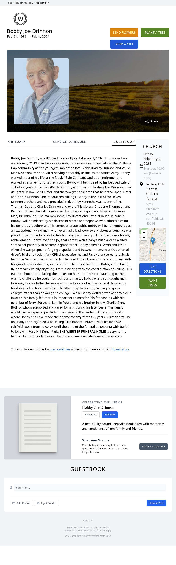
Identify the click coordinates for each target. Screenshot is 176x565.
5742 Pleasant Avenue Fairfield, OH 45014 (155, 213)
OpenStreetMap (91, 535)
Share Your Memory (153, 446)
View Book (91, 414)
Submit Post (156, 503)
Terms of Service (97, 530)
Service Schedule (69, 142)
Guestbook (124, 142)
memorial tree (60, 349)
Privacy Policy (78, 530)
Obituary (17, 142)
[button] (153, 240)
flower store (120, 349)
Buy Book (109, 414)
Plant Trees (152, 282)
